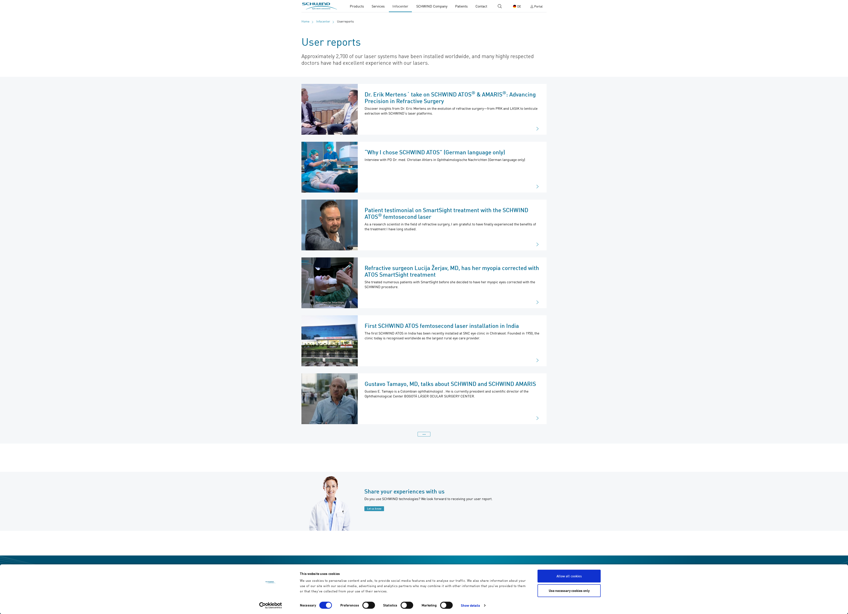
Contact (481, 6)
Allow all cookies (569, 576)
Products (357, 6)
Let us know (374, 508)
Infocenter (400, 6)
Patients (461, 6)
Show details (470, 605)
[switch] (368, 605)
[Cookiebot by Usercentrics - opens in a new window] (270, 605)
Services (378, 6)
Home (305, 21)
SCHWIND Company (431, 6)
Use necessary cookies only (569, 591)
